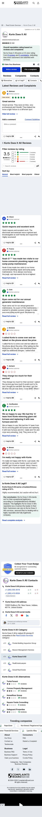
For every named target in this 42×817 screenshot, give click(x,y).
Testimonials (8, 744)
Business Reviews (21, 764)
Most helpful (15, 174)
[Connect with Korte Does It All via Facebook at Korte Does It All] (6, 615)
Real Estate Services (24, 635)
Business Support (10, 755)
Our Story (7, 738)
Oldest (36, 174)
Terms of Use (27, 752)
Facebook (12, 769)
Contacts (34, 76)
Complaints (20, 76)
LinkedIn (30, 769)
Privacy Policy (27, 755)
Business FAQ (9, 752)
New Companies (25, 762)
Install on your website (24, 573)
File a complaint (31, 69)
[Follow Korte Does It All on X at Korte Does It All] (11, 615)
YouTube (24, 769)
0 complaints (24, 55)
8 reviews (11, 55)
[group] (6, 80)
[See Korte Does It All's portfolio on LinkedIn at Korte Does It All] (27, 615)
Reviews (7, 76)
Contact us (8, 741)
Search (33, 3)
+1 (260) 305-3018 (12, 590)
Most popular (27, 174)
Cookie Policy (27, 758)
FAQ (24, 738)
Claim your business (11, 758)
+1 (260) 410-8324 (12, 593)
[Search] (18, 166)
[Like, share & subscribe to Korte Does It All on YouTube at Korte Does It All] (22, 615)
